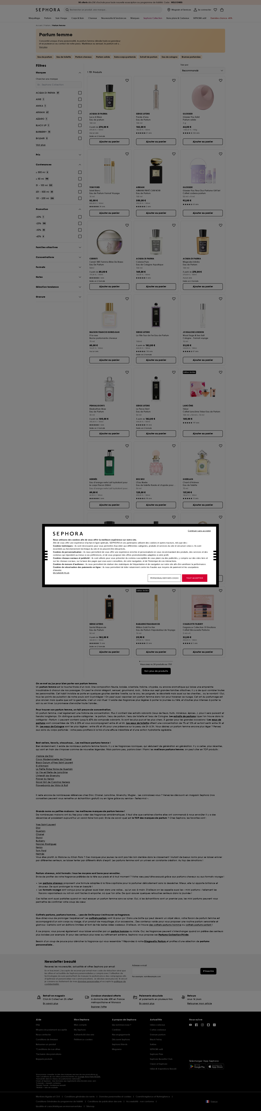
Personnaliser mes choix (164, 578)
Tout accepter (194, 578)
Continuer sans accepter (199, 531)
